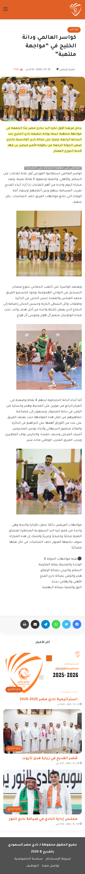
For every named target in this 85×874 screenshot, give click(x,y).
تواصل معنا (50, 866)
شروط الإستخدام (58, 859)
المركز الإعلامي (67, 69)
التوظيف (32, 866)
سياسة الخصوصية (28, 859)
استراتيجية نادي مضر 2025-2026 (48, 699)
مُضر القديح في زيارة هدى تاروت (49, 758)
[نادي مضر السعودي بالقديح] (76, 9)
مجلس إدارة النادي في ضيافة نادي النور (43, 819)
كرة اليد (74, 29)
